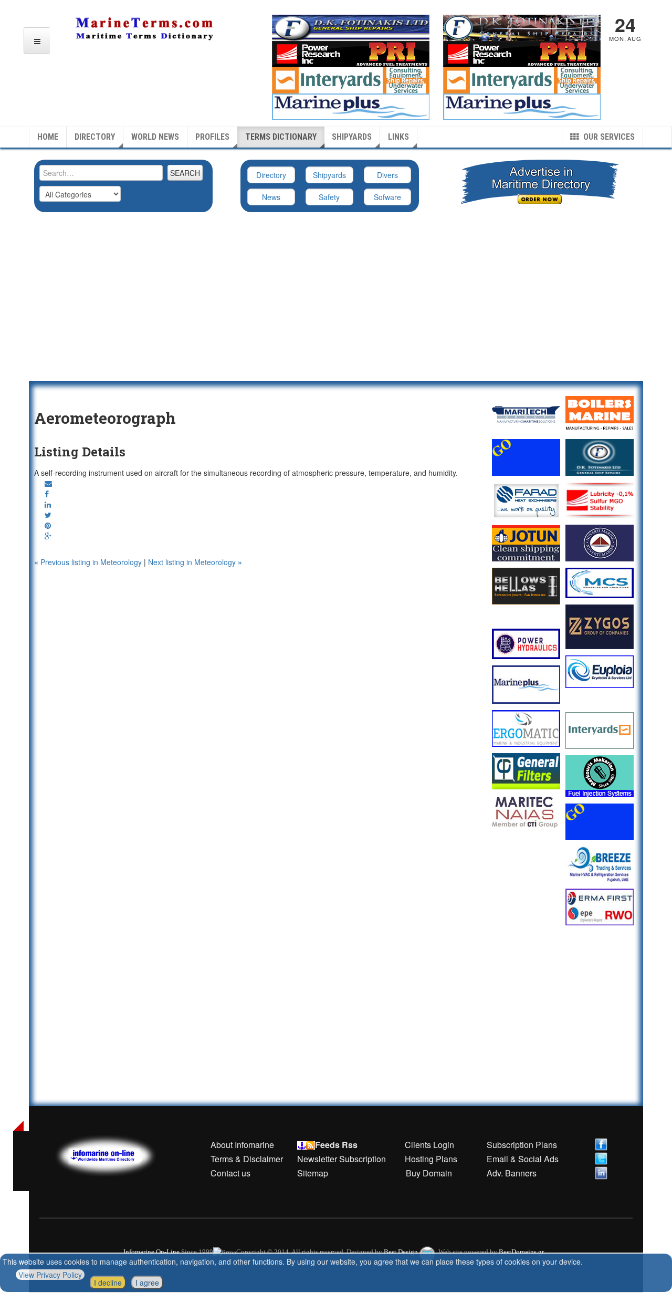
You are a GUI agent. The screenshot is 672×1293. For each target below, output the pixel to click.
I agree (147, 1282)
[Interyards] (599, 730)
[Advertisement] (336, 302)
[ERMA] (599, 907)
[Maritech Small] (526, 414)
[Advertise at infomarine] (526, 457)
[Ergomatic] (526, 728)
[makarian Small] (599, 776)
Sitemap (312, 1173)
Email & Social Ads (523, 1159)
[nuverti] (599, 543)
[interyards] (522, 79)
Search (185, 173)
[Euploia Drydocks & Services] (599, 671)
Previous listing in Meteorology (89, 562)
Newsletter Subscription (341, 1159)
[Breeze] (599, 864)
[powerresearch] (522, 53)
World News (155, 137)
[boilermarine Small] (599, 414)
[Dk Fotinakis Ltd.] (599, 457)
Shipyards (352, 137)
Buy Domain (429, 1173)
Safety (329, 197)
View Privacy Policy (50, 1274)
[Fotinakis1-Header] (522, 27)
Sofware (387, 197)
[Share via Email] (48, 483)
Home (47, 137)
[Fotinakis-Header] (350, 27)
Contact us (230, 1173)
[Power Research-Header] (350, 53)
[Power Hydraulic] (526, 644)
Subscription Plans (522, 1145)
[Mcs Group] (599, 583)
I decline (108, 1282)
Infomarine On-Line (151, 1252)
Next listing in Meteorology (195, 562)
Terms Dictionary (281, 137)
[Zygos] (599, 626)
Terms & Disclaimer (247, 1159)
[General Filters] (526, 771)
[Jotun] (526, 543)
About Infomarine (242, 1145)
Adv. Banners (511, 1173)
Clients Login (429, 1145)
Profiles (212, 137)
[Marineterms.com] (116, 1154)
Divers (387, 175)
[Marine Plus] (522, 105)
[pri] (599, 500)
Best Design (401, 1252)
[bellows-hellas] (526, 586)
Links (398, 137)
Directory (95, 137)
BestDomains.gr (521, 1252)
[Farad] (526, 500)
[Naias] (526, 812)
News (271, 197)
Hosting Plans (431, 1159)
